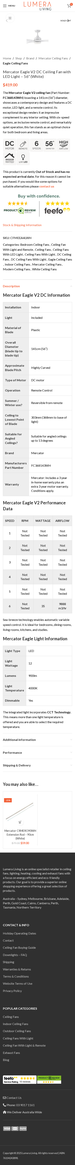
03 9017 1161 (25, 1105)
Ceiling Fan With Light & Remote (24, 1045)
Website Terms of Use (17, 983)
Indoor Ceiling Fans (17, 264)
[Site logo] (37, 5)
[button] (7, 20)
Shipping (8, 962)
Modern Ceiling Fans (16, 269)
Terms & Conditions (16, 976)
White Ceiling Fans (44, 269)
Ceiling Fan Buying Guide (19, 947)
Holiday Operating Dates (19, 933)
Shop (18, 58)
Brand (30, 58)
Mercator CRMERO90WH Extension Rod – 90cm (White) (20, 834)
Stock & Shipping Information (22, 225)
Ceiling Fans (43, 249)
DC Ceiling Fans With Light (28, 259)
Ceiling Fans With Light (40, 254)
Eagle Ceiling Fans (15, 63)
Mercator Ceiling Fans (53, 58)
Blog (6, 1060)
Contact (8, 940)
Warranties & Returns (17, 969)
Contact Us (14, 1097)
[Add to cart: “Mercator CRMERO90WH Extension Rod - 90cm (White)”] (20, 822)
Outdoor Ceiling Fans (17, 1031)
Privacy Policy (12, 991)
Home (7, 58)
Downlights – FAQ (15, 955)
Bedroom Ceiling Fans (34, 244)
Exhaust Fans (11, 1052)
